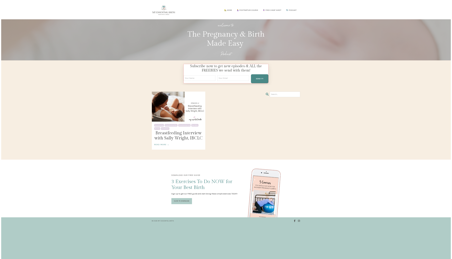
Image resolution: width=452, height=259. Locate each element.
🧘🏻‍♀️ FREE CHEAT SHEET (272, 10)
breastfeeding (159, 125)
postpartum (165, 128)
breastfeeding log (184, 125)
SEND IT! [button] (259, 79)
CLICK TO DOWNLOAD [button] (181, 201)
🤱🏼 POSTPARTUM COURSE (247, 10)
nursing (157, 128)
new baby (195, 125)
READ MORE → (161, 144)
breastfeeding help (171, 125)
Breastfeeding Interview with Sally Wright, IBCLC (178, 136)
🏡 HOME (228, 10)
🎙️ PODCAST (291, 10)
